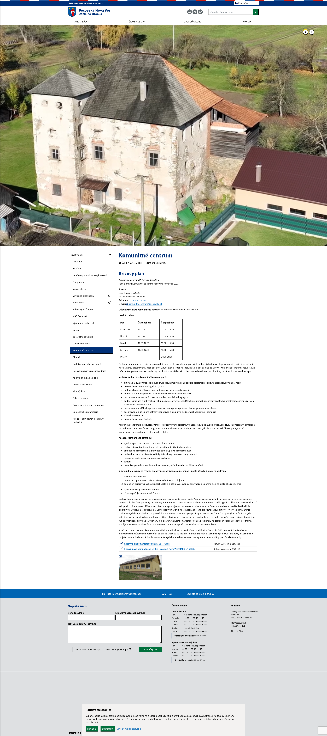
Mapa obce (78, 302)
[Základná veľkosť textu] (194, 11)
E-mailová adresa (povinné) (130, 612)
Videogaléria (79, 288)
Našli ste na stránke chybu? (200, 593)
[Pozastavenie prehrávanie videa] (311, 32)
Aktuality (77, 261)
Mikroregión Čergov (83, 309)
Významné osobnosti (83, 323)
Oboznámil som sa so (102, 649)
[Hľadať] (256, 12)
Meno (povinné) (76, 612)
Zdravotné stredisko (83, 336)
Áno (164, 593)
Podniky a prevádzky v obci (87, 364)
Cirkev (76, 329)
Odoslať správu (150, 649)
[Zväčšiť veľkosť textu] (200, 11)
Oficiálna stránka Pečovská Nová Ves (84, 3)
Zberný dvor (79, 391)
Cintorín (77, 357)
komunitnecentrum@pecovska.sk (145, 303)
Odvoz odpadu (80, 398)
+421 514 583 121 (238, 626)
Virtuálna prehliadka (83, 295)
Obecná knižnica (81, 343)
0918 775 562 (139, 300)
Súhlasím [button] (92, 728)
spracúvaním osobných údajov (113, 649)
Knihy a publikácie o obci (85, 377)
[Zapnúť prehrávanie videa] (305, 32)
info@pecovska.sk (238, 623)
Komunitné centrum (83, 350)
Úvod (124, 262)
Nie (171, 593)
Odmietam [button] (107, 728)
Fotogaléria (78, 282)
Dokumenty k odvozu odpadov (88, 405)
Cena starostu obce (82, 384)
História (77, 268)
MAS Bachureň (80, 316)
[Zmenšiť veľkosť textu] (189, 11)
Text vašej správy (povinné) (82, 623)
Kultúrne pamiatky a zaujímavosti (90, 275)
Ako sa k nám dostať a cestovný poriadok (88, 420)
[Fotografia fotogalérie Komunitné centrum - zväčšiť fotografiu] (140, 567)
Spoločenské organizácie (85, 411)
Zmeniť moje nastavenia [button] (129, 729)
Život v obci (77, 254)
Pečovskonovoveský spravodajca (89, 370)
